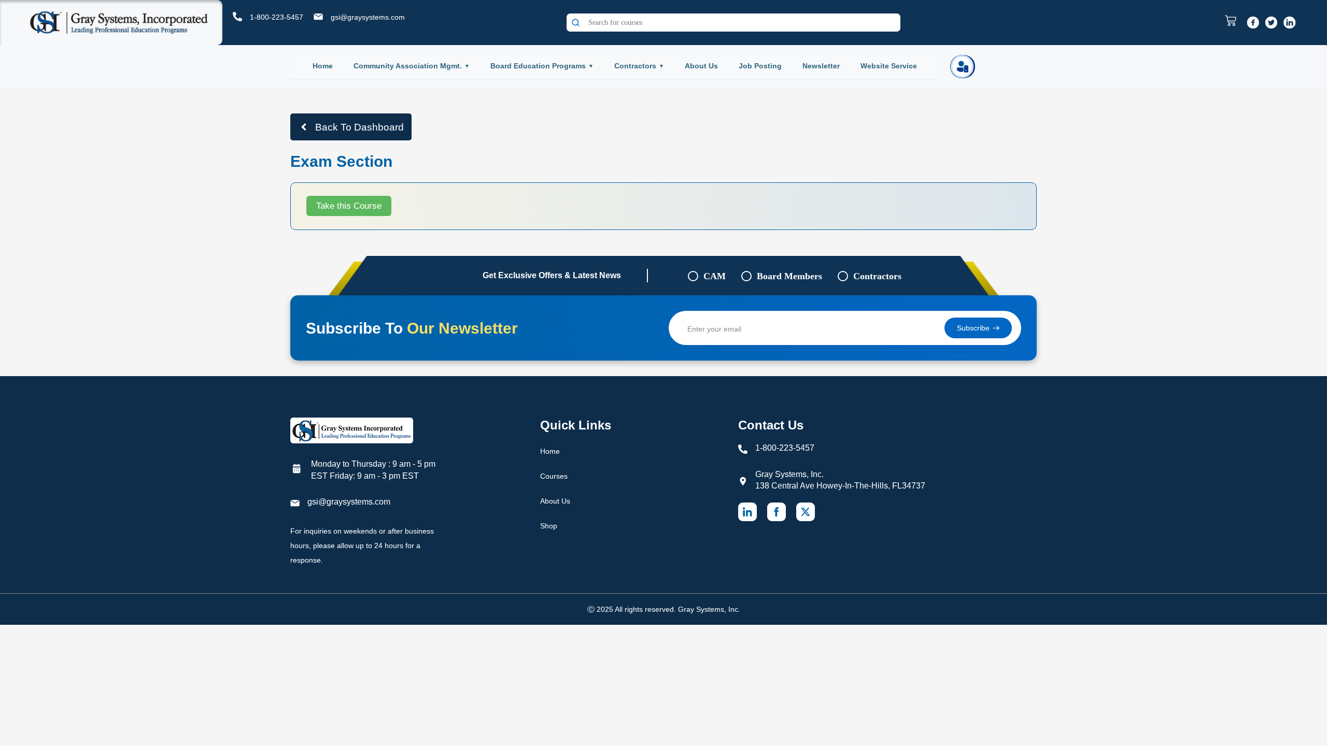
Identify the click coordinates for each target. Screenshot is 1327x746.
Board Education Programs (538, 66)
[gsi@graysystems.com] (318, 16)
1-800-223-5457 (276, 17)
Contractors (635, 66)
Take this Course (349, 206)
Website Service (888, 66)
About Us (701, 66)
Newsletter (821, 66)
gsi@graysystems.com (368, 17)
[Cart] (1233, 20)
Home (323, 66)
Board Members (789, 276)
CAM (714, 276)
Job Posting (760, 66)
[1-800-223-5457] (237, 16)
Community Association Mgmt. (408, 66)
